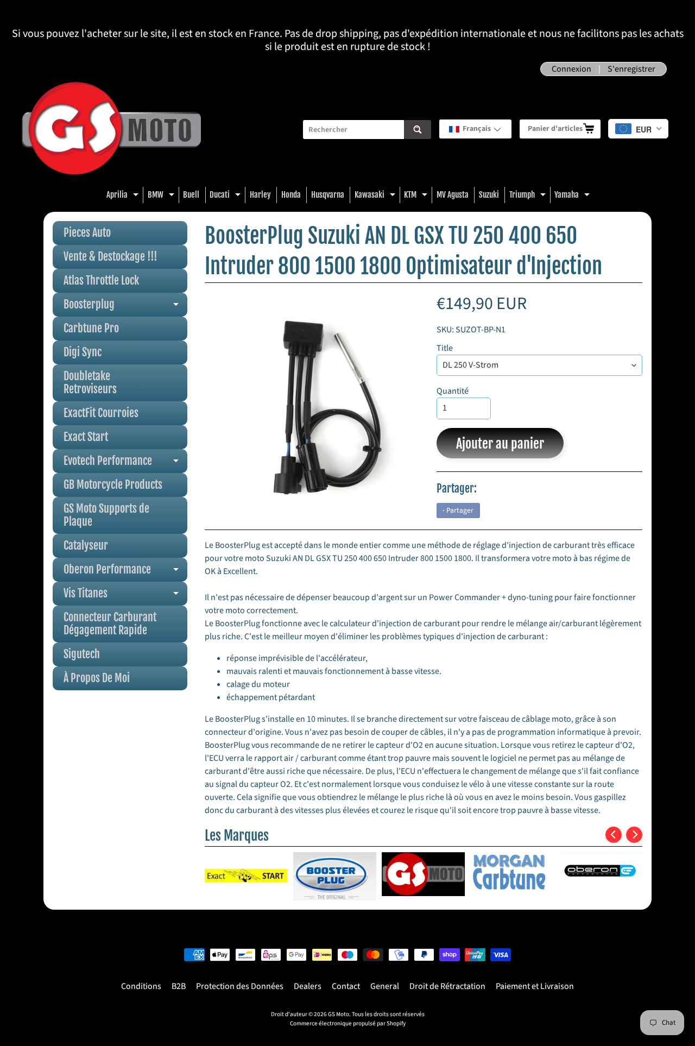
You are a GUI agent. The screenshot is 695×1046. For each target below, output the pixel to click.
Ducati (226, 196)
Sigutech (82, 654)
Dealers (307, 986)
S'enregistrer (631, 69)
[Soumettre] (417, 129)
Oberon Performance (125, 572)
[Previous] (613, 835)
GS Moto (338, 1014)
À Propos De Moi (97, 678)
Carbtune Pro (91, 328)
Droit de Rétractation (447, 986)
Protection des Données (239, 986)
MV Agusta (453, 195)
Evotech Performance (125, 463)
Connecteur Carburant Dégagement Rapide (110, 623)
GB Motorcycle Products (113, 485)
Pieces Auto (87, 233)
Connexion (571, 69)
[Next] (634, 835)
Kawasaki (376, 196)
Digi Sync (83, 352)
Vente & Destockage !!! (110, 256)
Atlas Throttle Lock (101, 280)
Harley (260, 195)
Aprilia (123, 196)
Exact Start (86, 437)
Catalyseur (86, 545)
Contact (346, 986)
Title (445, 348)
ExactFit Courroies (101, 413)
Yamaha (573, 196)
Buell (191, 195)
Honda (291, 195)
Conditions (141, 986)
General (384, 986)
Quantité (453, 391)
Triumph (528, 196)
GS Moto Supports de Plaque (106, 515)
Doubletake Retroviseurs (90, 382)
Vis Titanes (125, 596)
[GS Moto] (111, 129)
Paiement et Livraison (535, 986)
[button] (475, 128)
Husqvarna (327, 195)
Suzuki (489, 195)
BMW (162, 196)
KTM (417, 196)
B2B (179, 986)
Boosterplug (125, 307)
